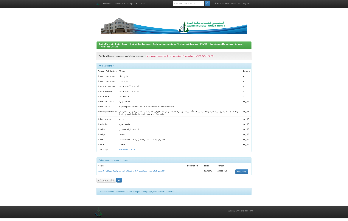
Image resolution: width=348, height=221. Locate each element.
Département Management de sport (226, 44)
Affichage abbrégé (106, 180)
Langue (245, 3)
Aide (143, 3)
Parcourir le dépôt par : (125, 3)
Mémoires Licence (109, 46)
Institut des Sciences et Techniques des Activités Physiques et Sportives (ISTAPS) (168, 44)
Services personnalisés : (227, 3)
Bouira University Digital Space (113, 44)
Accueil (108, 3)
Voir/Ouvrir (241, 171)
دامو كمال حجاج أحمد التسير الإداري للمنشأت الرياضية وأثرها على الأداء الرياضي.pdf (131, 170)
